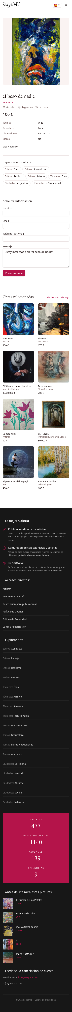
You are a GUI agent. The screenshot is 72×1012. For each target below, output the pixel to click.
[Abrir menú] (66, 5)
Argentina (27, 107)
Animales (12, 754)
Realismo (12, 667)
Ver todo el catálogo (58, 297)
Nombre (7, 208)
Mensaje (7, 246)
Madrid (13, 773)
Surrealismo (36, 169)
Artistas (7, 588)
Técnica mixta (16, 715)
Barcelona (14, 763)
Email (6, 220)
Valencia (13, 802)
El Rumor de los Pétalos (29, 900)
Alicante (13, 783)
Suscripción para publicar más (20, 604)
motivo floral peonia (27, 926)
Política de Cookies (13, 611)
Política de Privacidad (15, 619)
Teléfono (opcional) (13, 233)
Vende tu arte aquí (13, 596)
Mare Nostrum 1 (25, 953)
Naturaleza (13, 735)
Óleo (12, 169)
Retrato (36, 176)
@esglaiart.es (15, 983)
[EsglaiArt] (12, 5)
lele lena (8, 102)
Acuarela (13, 706)
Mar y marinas (15, 725)
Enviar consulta (14, 273)
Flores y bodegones (18, 744)
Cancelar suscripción (14, 626)
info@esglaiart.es (28, 977)
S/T (18, 940)
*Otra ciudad (42, 107)
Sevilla (12, 792)
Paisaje (11, 658)
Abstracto (12, 648)
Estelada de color (25, 913)
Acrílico (13, 176)
